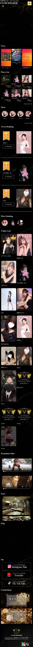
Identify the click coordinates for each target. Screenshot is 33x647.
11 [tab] (28, 48)
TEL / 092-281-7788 (8, 642)
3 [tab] (9, 48)
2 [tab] (7, 48)
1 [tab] (5, 48)
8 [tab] (21, 48)
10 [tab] (25, 48)
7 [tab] (19, 48)
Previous (1, 26)
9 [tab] (23, 48)
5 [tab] (14, 48)
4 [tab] (12, 48)
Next (31, 26)
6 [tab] (16, 48)
